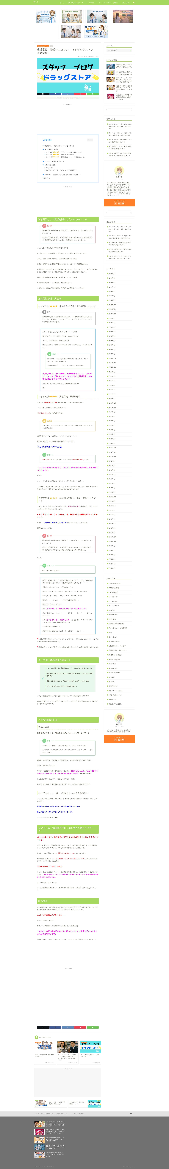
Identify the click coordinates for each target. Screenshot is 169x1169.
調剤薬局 (112, 677)
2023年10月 (113, 407)
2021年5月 (112, 519)
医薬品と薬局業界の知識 (43, 46)
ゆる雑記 (112, 610)
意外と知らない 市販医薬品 (118, 628)
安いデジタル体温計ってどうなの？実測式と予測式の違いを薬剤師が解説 (120, 134)
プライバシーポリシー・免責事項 (108, 2)
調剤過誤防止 (113, 686)
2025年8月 (112, 322)
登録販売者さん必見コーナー (118, 650)
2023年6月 (112, 425)
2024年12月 (113, 358)
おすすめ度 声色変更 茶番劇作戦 (60, 154)
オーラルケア (113, 597)
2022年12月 (113, 447)
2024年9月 (112, 372)
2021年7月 (112, 510)
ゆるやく (36, 2)
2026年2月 (112, 296)
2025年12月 (113, 305)
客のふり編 (49, 167)
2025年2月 (112, 349)
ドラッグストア (114, 605)
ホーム (62, 2)
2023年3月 (112, 439)
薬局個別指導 (113, 668)
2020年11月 (112, 537)
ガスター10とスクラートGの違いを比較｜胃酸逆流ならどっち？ (120, 147)
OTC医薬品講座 (114, 588)
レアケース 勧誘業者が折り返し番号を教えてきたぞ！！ (62, 174)
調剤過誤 (112, 681)
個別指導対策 (113, 614)
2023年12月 (113, 403)
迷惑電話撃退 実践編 (51, 149)
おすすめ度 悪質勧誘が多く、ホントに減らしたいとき (66, 157)
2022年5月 (112, 474)
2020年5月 (112, 563)
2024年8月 (112, 376)
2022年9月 (112, 461)
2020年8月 (112, 550)
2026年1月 (112, 300)
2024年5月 (112, 385)
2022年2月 (112, 488)
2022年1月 (112, 492)
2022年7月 (112, 465)
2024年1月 (112, 398)
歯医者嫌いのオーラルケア (75, 2)
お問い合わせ (125, 2)
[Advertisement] (68, 118)
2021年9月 (112, 501)
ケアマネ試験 (91, 2)
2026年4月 (112, 287)
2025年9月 (112, 318)
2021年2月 (112, 532)
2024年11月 (112, 363)
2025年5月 (112, 336)
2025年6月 (112, 331)
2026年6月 (112, 278)
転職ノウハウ (113, 699)
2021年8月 (112, 506)
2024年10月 (113, 367)
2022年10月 (113, 456)
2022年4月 (112, 479)
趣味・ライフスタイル (116, 690)
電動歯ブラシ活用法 (115, 704)
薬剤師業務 (112, 664)
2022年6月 (112, 470)
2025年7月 (112, 327)
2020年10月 (113, 541)
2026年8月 (112, 273)
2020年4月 (112, 568)
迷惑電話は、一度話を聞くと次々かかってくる (59, 146)
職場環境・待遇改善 (115, 655)
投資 (110, 632)
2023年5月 (112, 430)
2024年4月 (112, 389)
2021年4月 (112, 523)
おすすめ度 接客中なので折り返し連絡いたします (64, 152)
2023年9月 (112, 412)
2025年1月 (112, 354)
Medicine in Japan (115, 583)
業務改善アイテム (114, 641)
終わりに (47, 178)
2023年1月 (112, 443)
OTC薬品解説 (113, 592)
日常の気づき (113, 637)
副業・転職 (112, 619)
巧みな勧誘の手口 (50, 165)
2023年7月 (112, 421)
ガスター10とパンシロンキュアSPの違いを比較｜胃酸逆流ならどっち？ (120, 154)
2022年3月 (112, 483)
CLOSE (90, 139)
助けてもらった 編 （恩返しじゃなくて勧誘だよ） (62, 170)
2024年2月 (112, 394)
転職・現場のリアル (115, 695)
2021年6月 (112, 514)
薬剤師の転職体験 (114, 659)
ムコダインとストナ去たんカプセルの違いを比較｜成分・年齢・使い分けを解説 (120, 126)
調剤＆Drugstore (114, 672)
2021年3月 (112, 528)
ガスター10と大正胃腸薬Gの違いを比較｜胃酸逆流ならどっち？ (120, 141)
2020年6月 (112, 559)
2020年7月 (112, 555)
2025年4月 (112, 340)
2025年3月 (112, 345)
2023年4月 (112, 434)
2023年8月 (112, 416)
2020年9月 (112, 546)
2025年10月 (113, 314)
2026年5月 (112, 282)
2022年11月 (112, 452)
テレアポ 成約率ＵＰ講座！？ (54, 161)
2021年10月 (113, 497)
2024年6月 (112, 380)
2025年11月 (112, 309)
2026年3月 (112, 291)
